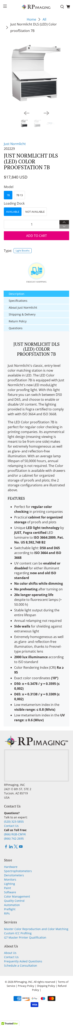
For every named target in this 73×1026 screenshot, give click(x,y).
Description (16, 294)
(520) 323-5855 (14, 821)
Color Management (17, 896)
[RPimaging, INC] (36, 7)
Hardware (10, 867)
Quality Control (14, 901)
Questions (16, 328)
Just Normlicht (15, 144)
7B (8, 195)
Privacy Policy (26, 986)
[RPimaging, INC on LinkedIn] (11, 847)
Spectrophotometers (18, 871)
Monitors (10, 879)
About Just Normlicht (23, 307)
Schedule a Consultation (20, 965)
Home (31, 19)
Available (12, 211)
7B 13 (19, 195)
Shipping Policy (46, 986)
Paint (7, 888)
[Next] (46, 113)
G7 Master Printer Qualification (25, 937)
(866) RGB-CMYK (15, 834)
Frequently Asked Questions (23, 961)
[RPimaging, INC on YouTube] (21, 847)
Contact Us (11, 826)
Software (10, 892)
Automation (12, 905)
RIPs (7, 913)
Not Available (35, 211)
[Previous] (27, 113)
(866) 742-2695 (14, 838)
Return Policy (18, 321)
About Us (10, 953)
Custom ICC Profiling (18, 933)
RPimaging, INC (23, 982)
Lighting (9, 884)
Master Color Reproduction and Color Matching (36, 929)
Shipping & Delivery (22, 314)
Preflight (9, 909)
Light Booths (23, 250)
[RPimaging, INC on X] (16, 847)
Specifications (18, 301)
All (44, 19)
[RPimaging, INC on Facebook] (6, 847)
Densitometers (14, 875)
